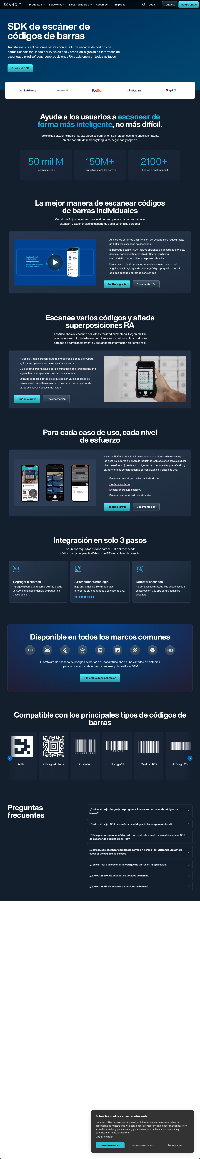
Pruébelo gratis (117, 284)
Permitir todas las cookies (110, 1145)
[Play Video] (55, 262)
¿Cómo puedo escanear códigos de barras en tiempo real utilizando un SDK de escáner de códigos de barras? (135, 852)
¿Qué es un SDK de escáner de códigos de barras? (119, 876)
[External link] (30, 650)
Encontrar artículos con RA (125, 490)
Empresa (120, 5)
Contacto (169, 5)
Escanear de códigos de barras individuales (134, 478)
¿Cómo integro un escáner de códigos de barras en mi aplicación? (128, 865)
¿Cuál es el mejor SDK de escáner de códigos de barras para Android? (130, 824)
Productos (35, 5)
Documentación (146, 284)
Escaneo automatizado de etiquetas (130, 495)
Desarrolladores (79, 5)
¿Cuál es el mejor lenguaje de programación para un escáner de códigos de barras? (133, 811)
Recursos (102, 5)
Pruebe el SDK (20, 68)
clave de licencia (129, 553)
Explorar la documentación (100, 678)
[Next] (190, 758)
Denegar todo (175, 1145)
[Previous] (10, 758)
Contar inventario (119, 484)
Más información (104, 1136)
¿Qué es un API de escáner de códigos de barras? (118, 887)
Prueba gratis (188, 5)
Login (152, 5)
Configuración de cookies (143, 1145)
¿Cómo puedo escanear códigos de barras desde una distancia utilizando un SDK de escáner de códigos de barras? (137, 837)
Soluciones (55, 5)
